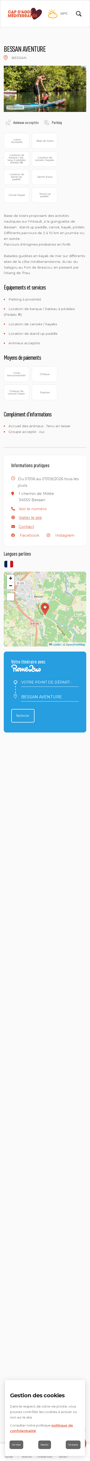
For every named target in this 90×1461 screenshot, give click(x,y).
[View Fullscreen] (10, 597)
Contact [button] (26, 526)
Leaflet (56, 644)
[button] (33, 508)
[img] (6, 57)
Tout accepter (73, 1444)
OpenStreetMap (75, 644)
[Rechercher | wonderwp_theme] (78, 13)
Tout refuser (16, 1444)
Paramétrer (44, 1444)
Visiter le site (30, 517)
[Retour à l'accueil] (25, 13)
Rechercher (23, 716)
